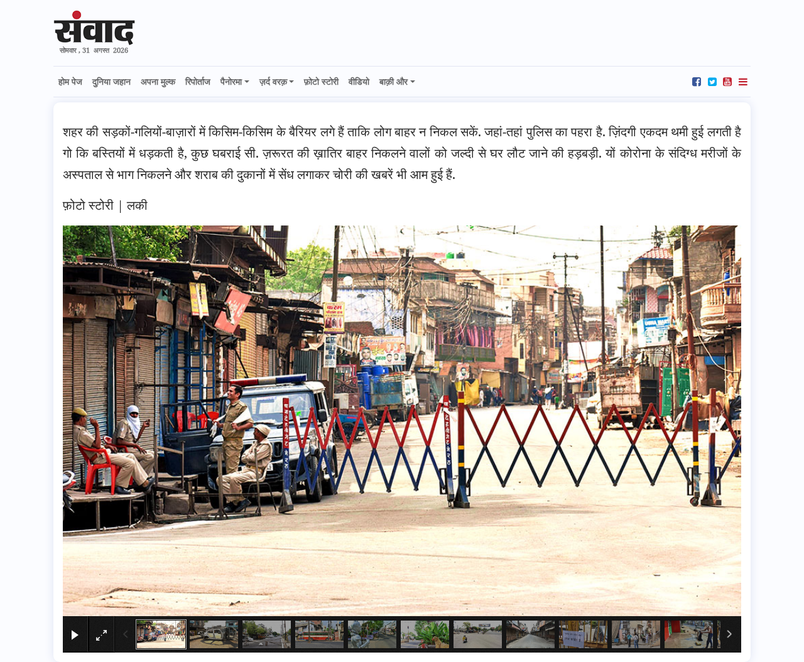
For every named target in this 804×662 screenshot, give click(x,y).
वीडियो (359, 81)
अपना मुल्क (158, 81)
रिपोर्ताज (197, 81)
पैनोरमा (231, 81)
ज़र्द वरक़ (273, 81)
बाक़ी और (393, 81)
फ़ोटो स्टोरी (321, 81)
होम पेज (70, 81)
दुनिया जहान (111, 81)
